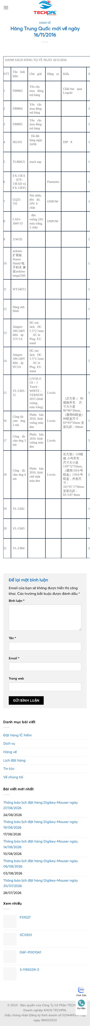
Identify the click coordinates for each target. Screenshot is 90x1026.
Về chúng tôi (13, 777)
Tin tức (8, 768)
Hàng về (45, 22)
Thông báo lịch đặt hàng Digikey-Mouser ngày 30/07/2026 (40, 883)
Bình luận (16, 601)
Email (14, 658)
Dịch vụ (9, 743)
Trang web (16, 678)
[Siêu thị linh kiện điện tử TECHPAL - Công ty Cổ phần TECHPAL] (45, 7)
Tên (12, 638)
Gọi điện (81, 1008)
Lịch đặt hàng (14, 760)
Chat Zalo (81, 995)
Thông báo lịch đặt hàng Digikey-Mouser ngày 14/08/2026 (40, 844)
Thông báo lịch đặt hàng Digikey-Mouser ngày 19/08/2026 (40, 825)
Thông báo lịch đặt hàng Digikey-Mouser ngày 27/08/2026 (40, 805)
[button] (6, 7)
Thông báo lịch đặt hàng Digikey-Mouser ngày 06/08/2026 (40, 864)
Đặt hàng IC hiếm (17, 735)
